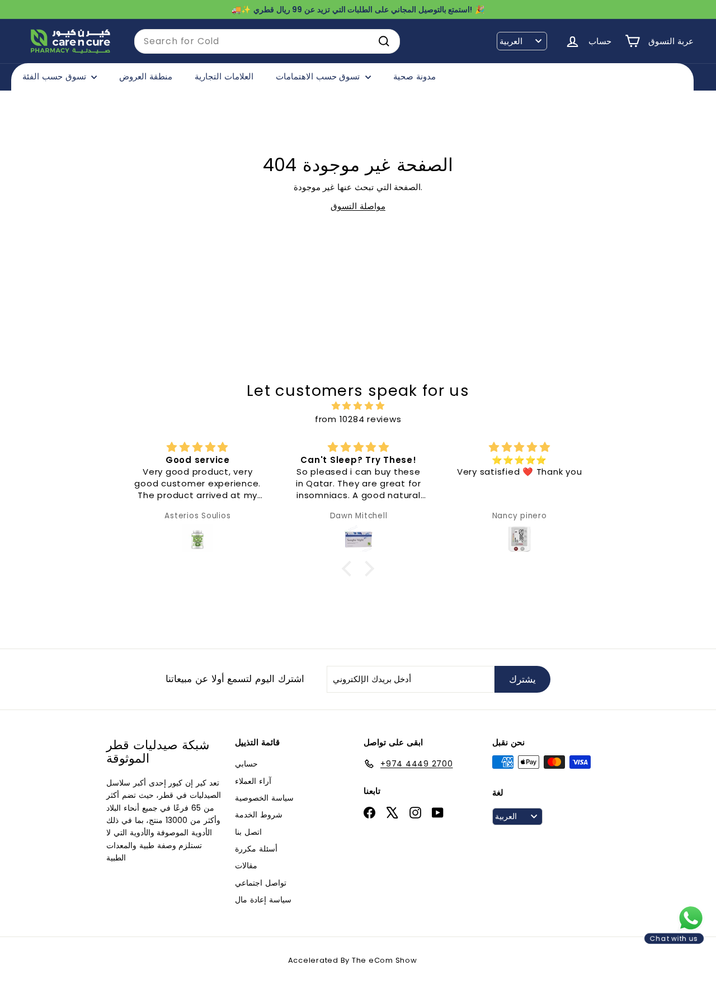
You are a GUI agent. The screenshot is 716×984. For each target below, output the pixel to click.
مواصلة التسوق (358, 206)
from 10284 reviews (358, 419)
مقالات (246, 865)
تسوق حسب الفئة (55, 76)
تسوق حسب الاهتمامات (319, 76)
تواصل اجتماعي (260, 882)
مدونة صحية (414, 76)
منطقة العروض (145, 76)
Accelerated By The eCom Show (352, 960)
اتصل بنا (248, 832)
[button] (349, 568)
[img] (358, 406)
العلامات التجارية (224, 76)
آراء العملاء (253, 781)
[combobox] (267, 41)
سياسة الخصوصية (264, 797)
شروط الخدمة (258, 814)
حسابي (246, 763)
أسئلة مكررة (256, 848)
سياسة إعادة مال (263, 899)
